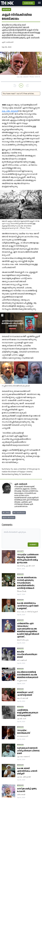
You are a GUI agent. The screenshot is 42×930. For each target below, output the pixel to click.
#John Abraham (8, 517)
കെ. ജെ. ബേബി (10, 111)
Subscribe (28, 3)
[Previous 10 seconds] (14, 85)
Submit (33, 544)
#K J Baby (6, 513)
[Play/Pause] (21, 85)
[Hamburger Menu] (39, 3)
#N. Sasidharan (19, 513)
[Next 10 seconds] (27, 85)
